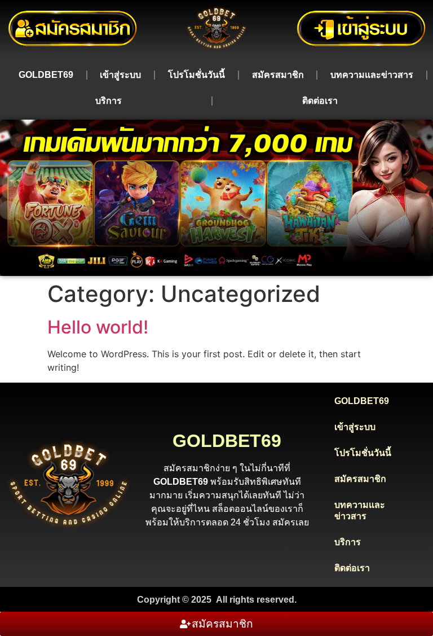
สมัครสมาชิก (278, 75)
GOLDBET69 (46, 75)
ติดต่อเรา (320, 101)
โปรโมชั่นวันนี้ (196, 75)
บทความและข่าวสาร (371, 75)
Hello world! (97, 327)
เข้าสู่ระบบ (120, 75)
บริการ (108, 101)
